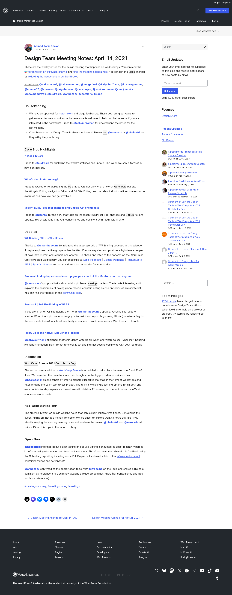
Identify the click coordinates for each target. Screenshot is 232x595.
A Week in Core (34, 155)
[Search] (205, 47)
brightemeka (64, 89)
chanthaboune (47, 245)
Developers (103, 552)
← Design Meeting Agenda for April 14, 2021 (52, 517)
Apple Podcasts (92, 259)
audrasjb (54, 93)
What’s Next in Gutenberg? (41, 179)
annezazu (69, 93)
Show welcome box (206, 31)
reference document (128, 456)
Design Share (169, 115)
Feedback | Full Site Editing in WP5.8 (46, 304)
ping (105, 132)
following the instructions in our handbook (52, 76)
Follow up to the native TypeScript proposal (51, 332)
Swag (143, 557)
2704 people (169, 301)
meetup (92, 283)
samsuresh (32, 283)
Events (142, 547)
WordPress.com (190, 542)
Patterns (59, 557)
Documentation (105, 547)
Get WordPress (217, 10)
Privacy (16, 557)
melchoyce (83, 89)
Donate (144, 552)
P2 (69, 186)
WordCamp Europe (70, 370)
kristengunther (131, 84)
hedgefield (89, 84)
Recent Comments (172, 134)
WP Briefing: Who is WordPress (43, 238)
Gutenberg (120, 186)
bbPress (186, 552)
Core (28, 149)
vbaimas (47, 89)
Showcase (60, 542)
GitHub (130, 214)
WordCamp (31, 363)
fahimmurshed (69, 84)
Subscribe (169, 91)
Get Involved (145, 542)
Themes (59, 547)
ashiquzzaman (103, 89)
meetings (74, 486)
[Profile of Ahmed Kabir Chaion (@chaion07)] (28, 48)
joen (98, 93)
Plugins (58, 552)
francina (95, 468)
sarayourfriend (35, 339)
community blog (72, 292)
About (16, 542)
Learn (99, 542)
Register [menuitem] (227, 2)
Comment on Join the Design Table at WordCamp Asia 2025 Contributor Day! (184, 205)
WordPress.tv (105, 557)
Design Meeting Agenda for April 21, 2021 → (117, 517)
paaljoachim (124, 89)
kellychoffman (108, 84)
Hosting (17, 552)
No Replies (168, 140)
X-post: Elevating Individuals (182, 172)
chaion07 (31, 89)
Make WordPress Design (30, 20)
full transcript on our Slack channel (47, 71)
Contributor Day (65, 363)
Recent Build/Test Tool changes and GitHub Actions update (61, 207)
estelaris (86, 93)
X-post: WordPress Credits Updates (186, 164)
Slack (132, 71)
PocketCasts (134, 259)
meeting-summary (35, 486)
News (15, 547)
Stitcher (47, 264)
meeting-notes (57, 486)
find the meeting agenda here (90, 71)
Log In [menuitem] (217, 2)
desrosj (41, 214)
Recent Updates (172, 128)
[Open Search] (197, 10)
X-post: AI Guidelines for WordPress (186, 181)
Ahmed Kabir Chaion (46, 46)
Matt (184, 547)
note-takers (66, 113)
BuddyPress (188, 557)
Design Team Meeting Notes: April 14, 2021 (75, 58)
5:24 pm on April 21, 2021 (45, 49)
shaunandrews (35, 93)
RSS (27, 264)
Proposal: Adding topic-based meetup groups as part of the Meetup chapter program (77, 276)
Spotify (36, 264)
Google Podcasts (113, 259)
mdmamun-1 (48, 84)
